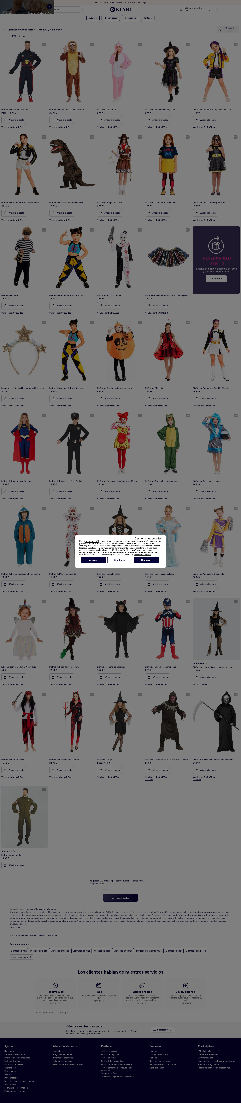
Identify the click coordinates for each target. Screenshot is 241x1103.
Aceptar (93, 560)
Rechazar (146, 560)
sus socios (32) (91, 541)
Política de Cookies (142, 555)
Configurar (120, 560)
